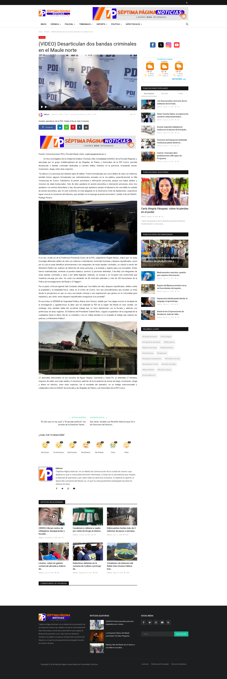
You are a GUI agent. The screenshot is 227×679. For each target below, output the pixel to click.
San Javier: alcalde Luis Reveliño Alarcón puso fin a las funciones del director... (112, 423)
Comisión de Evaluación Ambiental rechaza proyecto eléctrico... (172, 141)
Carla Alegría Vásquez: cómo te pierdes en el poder (164, 210)
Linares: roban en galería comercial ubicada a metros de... (52, 566)
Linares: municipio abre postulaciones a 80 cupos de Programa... (169, 155)
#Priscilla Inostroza (172, 358)
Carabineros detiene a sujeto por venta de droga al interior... (87, 529)
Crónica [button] (55, 24)
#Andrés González (169, 364)
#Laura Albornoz (148, 375)
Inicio (43, 24)
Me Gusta (45, 452)
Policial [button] (69, 24)
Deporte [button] (101, 24)
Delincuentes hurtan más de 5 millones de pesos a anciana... (121, 529)
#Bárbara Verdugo (149, 347)
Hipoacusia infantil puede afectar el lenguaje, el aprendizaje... (172, 299)
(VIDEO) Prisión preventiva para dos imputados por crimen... (120, 622)
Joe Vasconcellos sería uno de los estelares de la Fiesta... (172, 102)
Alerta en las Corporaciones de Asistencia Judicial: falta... (170, 312)
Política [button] (115, 24)
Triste (113, 452)
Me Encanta (72, 452)
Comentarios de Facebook (54, 583)
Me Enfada (99, 452)
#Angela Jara (162, 353)
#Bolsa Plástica (148, 369)
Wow (126, 452)
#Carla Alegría (166, 336)
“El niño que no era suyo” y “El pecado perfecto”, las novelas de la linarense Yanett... (63, 423)
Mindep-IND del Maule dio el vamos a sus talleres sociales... (120, 646)
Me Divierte (85, 452)
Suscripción (181, 634)
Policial (46, 32)
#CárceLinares (147, 353)
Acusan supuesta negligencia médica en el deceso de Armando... (172, 128)
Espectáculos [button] (133, 24)
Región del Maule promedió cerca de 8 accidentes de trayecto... (171, 286)
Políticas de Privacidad (160, 664)
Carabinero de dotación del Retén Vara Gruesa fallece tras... (120, 566)
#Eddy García (169, 342)
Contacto (145, 664)
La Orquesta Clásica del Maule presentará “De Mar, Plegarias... (118, 634)
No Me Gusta (58, 452)
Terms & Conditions (178, 664)
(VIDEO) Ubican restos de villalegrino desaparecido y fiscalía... (52, 531)
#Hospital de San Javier (151, 342)
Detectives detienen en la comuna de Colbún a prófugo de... (87, 566)
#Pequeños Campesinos (151, 358)
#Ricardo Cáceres (164, 369)
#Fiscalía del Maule (149, 336)
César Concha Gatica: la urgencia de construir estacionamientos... (172, 115)
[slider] (80, 107)
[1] (186, 2)
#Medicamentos (166, 347)
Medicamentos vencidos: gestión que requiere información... (171, 273)
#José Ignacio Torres (150, 364)
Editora (46, 114)
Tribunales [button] (85, 24)
